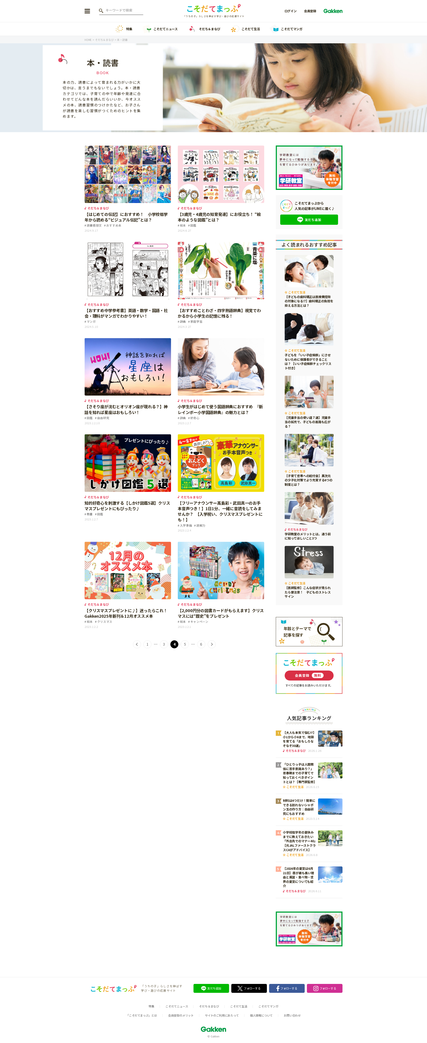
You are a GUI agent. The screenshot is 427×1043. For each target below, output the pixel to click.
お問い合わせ (292, 1015)
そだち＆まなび (209, 29)
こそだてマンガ (291, 29)
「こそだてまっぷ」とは (141, 1015)
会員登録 (310, 11)
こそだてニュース (165, 29)
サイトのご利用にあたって (222, 1015)
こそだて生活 (251, 29)
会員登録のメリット (181, 1015)
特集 (129, 29)
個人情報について (261, 1015)
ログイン (290, 11)
